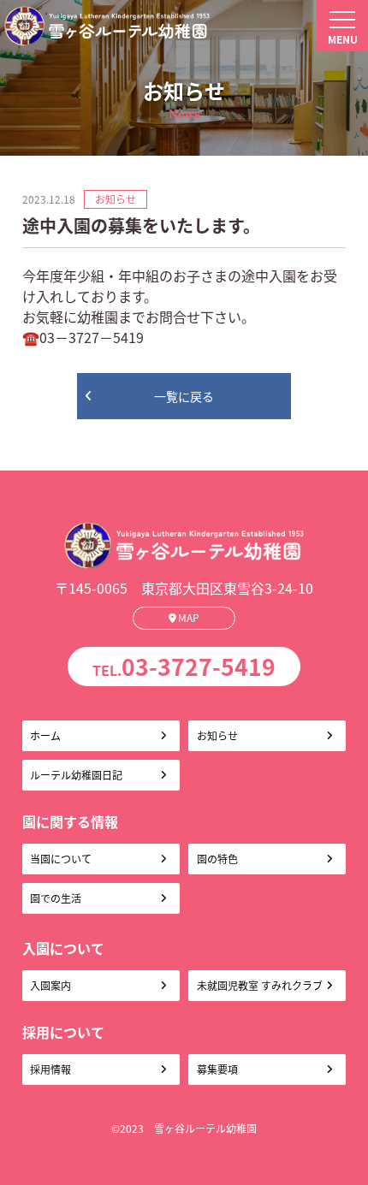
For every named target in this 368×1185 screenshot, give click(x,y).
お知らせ (217, 735)
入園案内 (50, 985)
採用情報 (50, 1069)
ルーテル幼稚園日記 (76, 774)
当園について (61, 858)
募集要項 (217, 1069)
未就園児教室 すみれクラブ (260, 985)
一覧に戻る (184, 396)
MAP (188, 617)
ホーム (45, 735)
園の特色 (217, 858)
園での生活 (55, 898)
